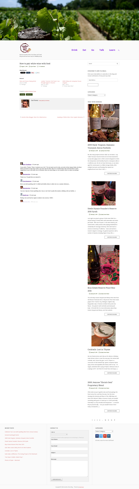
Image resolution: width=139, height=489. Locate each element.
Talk (101, 50)
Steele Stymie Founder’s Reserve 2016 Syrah (16, 441)
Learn (112, 50)
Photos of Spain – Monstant (12, 460)
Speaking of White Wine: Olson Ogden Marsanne (70, 117)
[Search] (117, 63)
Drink (74, 50)
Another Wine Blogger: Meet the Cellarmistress (34, 117)
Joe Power (34, 66)
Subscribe (93, 84)
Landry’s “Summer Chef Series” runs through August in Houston (50, 82)
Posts (34, 91)
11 (108, 420)
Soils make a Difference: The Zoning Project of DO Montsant (21, 454)
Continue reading (112, 173)
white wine (29, 94)
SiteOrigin (81, 487)
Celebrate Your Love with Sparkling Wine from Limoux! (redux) (21, 432)
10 (105, 420)
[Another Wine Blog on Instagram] (109, 436)
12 (111, 420)
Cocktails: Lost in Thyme (99, 349)
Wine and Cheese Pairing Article (28, 81)
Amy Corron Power (106, 150)
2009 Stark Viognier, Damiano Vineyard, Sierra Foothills (19, 438)
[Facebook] (97, 436)
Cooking (26, 91)
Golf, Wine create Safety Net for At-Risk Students (18, 447)
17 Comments (42, 66)
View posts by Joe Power (44, 100)
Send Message (57, 479)
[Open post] (103, 123)
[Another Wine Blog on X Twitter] (101, 436)
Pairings (31, 91)
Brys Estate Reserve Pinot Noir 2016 (14, 444)
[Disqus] (52, 140)
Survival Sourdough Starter (12, 435)
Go (92, 50)
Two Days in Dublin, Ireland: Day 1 (14, 457)
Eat (84, 50)
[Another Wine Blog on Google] (105, 436)
